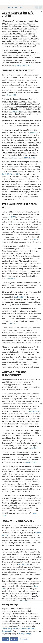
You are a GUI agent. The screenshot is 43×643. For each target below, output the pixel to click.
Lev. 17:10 (12, 323)
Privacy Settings (25, 633)
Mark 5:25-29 (31, 462)
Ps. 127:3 (15, 174)
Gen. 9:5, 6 (16, 111)
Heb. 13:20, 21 (23, 564)
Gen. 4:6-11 (11, 95)
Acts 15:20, (33, 411)
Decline (14, 639)
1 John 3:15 (34, 132)
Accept (5, 639)
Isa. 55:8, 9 (26, 65)
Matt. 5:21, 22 (29, 157)
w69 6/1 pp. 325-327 (15, 7)
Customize (24, 639)
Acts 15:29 (33, 448)
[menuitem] (3, 2)
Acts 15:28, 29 (12, 278)
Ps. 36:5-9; (18, 65)
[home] (3, 2)
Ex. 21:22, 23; (7, 174)
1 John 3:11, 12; (18, 157)
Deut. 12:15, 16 (20, 297)
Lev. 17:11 (11, 217)
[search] (40, 2)
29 (39, 411)
